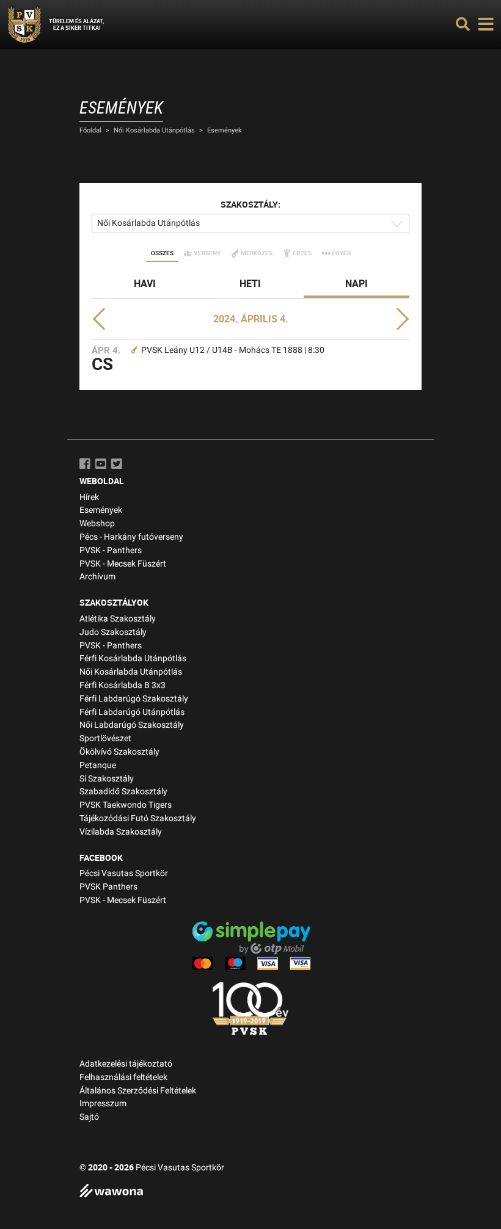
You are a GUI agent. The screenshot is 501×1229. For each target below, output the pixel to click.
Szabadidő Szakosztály (123, 791)
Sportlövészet (105, 738)
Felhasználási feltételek (123, 1077)
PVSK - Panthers (110, 550)
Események (224, 130)
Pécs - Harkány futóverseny (131, 537)
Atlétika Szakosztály (117, 619)
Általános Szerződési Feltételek (137, 1091)
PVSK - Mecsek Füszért (122, 564)
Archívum (97, 576)
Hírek (89, 497)
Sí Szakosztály (106, 779)
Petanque (97, 765)
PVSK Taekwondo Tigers (125, 805)
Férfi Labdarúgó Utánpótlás (132, 712)
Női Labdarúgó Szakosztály (131, 725)
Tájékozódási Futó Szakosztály (137, 818)
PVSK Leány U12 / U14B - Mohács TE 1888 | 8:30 (232, 350)
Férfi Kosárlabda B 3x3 (122, 685)
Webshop (97, 523)
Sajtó (89, 1117)
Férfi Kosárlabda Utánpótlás (132, 658)
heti (250, 283)
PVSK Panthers (108, 887)
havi (145, 283)
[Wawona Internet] (250, 1192)
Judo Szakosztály (113, 632)
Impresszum (102, 1103)
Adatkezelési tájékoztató (125, 1064)
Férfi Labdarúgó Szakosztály (133, 699)
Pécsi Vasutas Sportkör (123, 873)
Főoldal (90, 130)
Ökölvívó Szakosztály (119, 752)
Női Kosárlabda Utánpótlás (154, 130)
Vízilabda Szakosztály (120, 832)
